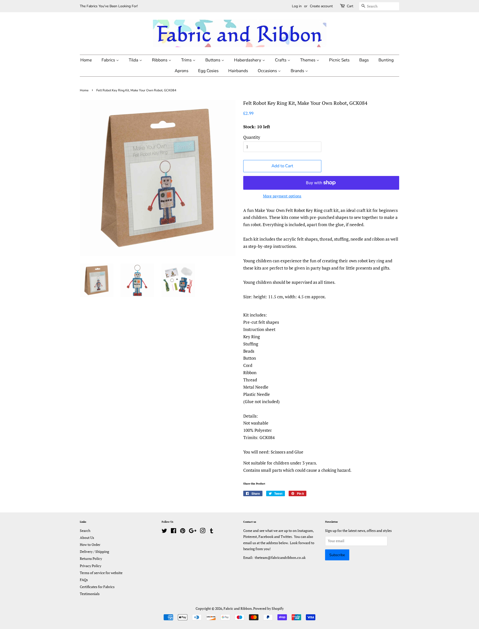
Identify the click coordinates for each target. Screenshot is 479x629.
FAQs (84, 579)
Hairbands (238, 71)
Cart (350, 6)
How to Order (90, 544)
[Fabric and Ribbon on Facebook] (173, 531)
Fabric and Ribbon (238, 608)
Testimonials (90, 593)
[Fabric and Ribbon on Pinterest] (182, 531)
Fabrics (109, 60)
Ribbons (160, 60)
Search (85, 530)
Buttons (213, 60)
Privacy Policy (90, 565)
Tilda (134, 60)
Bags (364, 60)
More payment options (282, 195)
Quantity (251, 137)
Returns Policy (91, 558)
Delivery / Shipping (94, 551)
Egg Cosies (208, 71)
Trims (187, 60)
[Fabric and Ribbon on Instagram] (202, 531)
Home (86, 60)
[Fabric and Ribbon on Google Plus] (192, 531)
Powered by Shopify (268, 608)
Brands (298, 71)
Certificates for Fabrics (97, 586)
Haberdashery (248, 60)
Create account (321, 6)
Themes (308, 60)
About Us (87, 537)
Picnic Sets (339, 60)
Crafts (281, 60)
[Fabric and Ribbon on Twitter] (164, 531)
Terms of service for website (101, 572)
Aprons (181, 71)
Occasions (268, 71)
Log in (297, 6)
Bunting (386, 60)
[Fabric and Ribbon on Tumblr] (211, 531)
